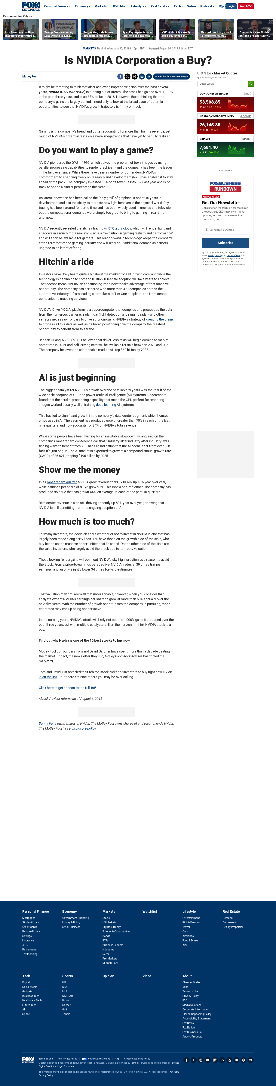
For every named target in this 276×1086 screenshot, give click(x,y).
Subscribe (225, 243)
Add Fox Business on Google (173, 76)
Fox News (188, 1023)
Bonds (106, 935)
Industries (108, 949)
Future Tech (29, 1004)
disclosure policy (84, 728)
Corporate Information (195, 1009)
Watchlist (120, 6)
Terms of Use (233, 255)
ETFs (105, 940)
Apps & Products (192, 1036)
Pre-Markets (110, 958)
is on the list (48, 677)
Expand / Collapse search (221, 6)
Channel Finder (191, 982)
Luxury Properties (233, 926)
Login (231, 6)
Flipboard (215, 1060)
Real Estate (159, 6)
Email (149, 77)
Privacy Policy (215, 255)
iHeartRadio (251, 1060)
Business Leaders (113, 945)
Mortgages (28, 917)
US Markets (109, 922)
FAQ (184, 1000)
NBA (65, 986)
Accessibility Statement (196, 1018)
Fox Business (31, 6)
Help (117, 1058)
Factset (135, 1063)
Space (26, 1014)
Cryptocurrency (112, 926)
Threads (135, 77)
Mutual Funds (110, 963)
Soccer (66, 1004)
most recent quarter (62, 482)
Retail (106, 954)
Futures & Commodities (116, 931)
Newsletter (236, 1060)
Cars (185, 931)
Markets (100, 6)
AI (23, 1009)
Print (142, 77)
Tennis (66, 1014)
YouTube (208, 1060)
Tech (177, 6)
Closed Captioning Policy (196, 1014)
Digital (26, 982)
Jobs (185, 986)
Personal (228, 917)
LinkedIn (222, 1060)
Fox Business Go (192, 1032)
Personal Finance (56, 6)
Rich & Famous (191, 922)
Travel (186, 926)
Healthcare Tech (32, 1000)
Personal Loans (31, 931)
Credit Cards (29, 926)
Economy (81, 6)
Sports (67, 976)
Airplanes (188, 935)
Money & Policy (71, 922)
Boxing (66, 1000)
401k (25, 945)
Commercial (230, 922)
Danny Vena (47, 723)
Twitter (127, 77)
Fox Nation (188, 1027)
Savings (27, 935)
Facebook (120, 77)
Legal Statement (66, 1066)
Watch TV (246, 6)
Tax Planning (30, 954)
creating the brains (160, 319)
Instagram (201, 1060)
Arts (185, 945)
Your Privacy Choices (99, 1058)
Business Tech (30, 995)
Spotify (244, 1060)
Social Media (29, 986)
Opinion (108, 976)
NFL (64, 982)
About (187, 976)
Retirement (29, 949)
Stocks (107, 917)
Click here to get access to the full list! (67, 688)
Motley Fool (29, 76)
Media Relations (191, 1004)
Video (191, 6)
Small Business (71, 926)
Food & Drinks (190, 940)
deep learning (106, 405)
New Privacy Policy (67, 1058)
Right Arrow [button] (269, 29)
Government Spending (75, 917)
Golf (64, 1009)
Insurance (28, 940)
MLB (65, 991)
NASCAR (67, 995)
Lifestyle (137, 6)
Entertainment (191, 917)
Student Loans (31, 922)
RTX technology (119, 228)
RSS (229, 1060)
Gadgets (27, 991)
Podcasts (207, 6)
